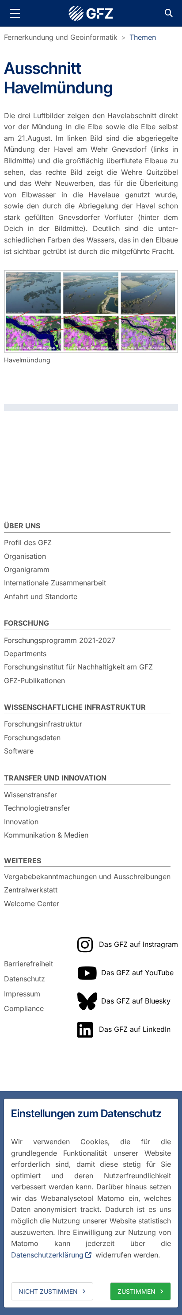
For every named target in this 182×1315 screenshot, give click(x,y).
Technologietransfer (37, 808)
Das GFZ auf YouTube (137, 972)
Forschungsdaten (32, 737)
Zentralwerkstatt (30, 889)
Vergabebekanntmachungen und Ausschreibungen (87, 876)
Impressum (22, 993)
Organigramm (26, 569)
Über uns (22, 525)
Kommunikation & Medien (46, 835)
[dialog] (91, 1203)
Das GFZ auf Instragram (138, 944)
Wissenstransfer (30, 794)
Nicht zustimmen (48, 1291)
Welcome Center (31, 903)
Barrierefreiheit (28, 964)
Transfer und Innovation (55, 777)
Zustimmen (136, 1291)
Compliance (24, 1008)
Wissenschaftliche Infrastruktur (75, 707)
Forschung (26, 623)
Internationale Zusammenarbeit (55, 582)
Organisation (25, 556)
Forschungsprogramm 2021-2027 (59, 640)
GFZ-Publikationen (34, 680)
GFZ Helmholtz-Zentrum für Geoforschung (91, 13)
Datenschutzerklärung (47, 1254)
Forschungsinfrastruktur (43, 723)
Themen (142, 37)
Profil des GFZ (28, 542)
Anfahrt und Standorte (40, 596)
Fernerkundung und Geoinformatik (61, 37)
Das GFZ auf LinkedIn (135, 1029)
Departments (25, 653)
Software (19, 750)
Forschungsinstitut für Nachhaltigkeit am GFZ (78, 666)
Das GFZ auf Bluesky (136, 1000)
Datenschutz (24, 978)
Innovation (21, 821)
